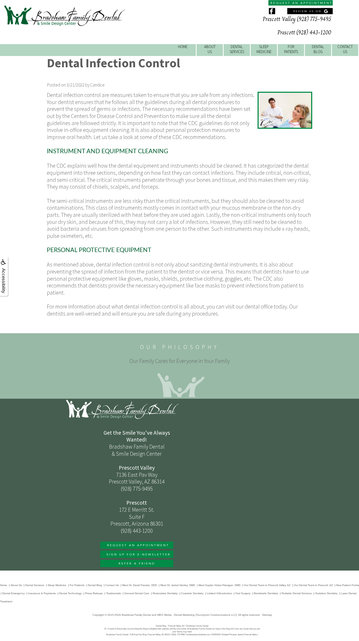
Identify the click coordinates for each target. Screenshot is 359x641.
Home (182, 46)
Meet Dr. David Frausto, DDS (139, 585)
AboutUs (210, 49)
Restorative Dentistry (165, 593)
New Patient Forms (347, 585)
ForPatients (291, 49)
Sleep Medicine (57, 585)
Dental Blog (95, 585)
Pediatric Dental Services (296, 593)
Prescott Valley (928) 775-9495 (297, 19)
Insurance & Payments (42, 593)
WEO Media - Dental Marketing (175, 614)
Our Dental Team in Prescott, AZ (313, 585)
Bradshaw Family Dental (136, 614)
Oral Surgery (242, 593)
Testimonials (113, 593)
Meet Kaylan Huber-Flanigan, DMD (219, 585)
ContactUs (345, 49)
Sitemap (267, 614)
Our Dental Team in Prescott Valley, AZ (267, 585)
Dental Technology (70, 593)
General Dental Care (136, 593)
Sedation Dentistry (326, 593)
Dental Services (34, 585)
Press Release (94, 593)
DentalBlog (318, 49)
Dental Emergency (13, 593)
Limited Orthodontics (219, 593)
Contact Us (112, 585)
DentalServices (237, 49)
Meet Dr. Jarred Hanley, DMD (177, 585)
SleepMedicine (264, 49)
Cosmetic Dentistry (192, 593)
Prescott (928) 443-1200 (304, 32)
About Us (16, 585)
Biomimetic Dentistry (266, 593)
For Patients (77, 585)
